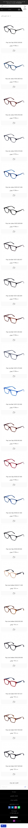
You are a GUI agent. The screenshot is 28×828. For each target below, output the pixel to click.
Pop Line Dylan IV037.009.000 (14, 766)
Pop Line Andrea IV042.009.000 (14, 658)
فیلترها (4, 826)
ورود (5, 6)
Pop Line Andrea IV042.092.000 (14, 621)
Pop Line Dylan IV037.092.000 (14, 730)
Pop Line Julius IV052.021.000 (14, 187)
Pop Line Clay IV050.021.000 (14, 513)
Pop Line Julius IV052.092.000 (14, 115)
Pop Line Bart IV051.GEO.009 (14, 296)
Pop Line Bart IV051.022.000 (14, 404)
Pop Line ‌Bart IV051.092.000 (14, 332)
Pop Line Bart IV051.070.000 (14, 368)
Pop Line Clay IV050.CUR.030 (14, 43)
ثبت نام (7, 6)
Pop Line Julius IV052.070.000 (14, 151)
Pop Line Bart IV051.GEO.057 (14, 260)
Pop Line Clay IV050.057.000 (14, 477)
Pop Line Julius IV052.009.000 (14, 224)
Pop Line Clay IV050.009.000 (14, 549)
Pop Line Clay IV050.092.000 (14, 441)
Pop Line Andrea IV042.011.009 (14, 585)
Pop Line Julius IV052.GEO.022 (14, 79)
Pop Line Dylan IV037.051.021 (14, 694)
